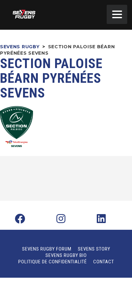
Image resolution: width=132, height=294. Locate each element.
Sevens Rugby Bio (66, 255)
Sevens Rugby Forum (46, 249)
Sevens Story (94, 249)
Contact (103, 262)
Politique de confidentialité (52, 262)
